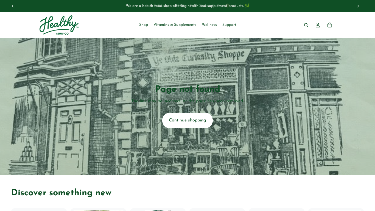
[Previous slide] (13, 6)
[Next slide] (358, 6)
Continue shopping (187, 120)
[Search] (306, 25)
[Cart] (330, 25)
